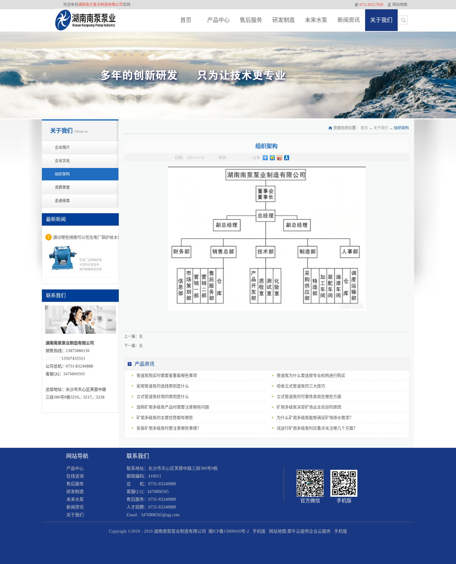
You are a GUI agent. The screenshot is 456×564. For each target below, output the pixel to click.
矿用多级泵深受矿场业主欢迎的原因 (309, 407)
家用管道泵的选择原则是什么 (162, 386)
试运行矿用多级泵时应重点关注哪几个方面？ (317, 428)
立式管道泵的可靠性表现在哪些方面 (309, 396)
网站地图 (276, 531)
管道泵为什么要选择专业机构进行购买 (311, 375)
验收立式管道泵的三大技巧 (301, 386)
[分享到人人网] (286, 157)
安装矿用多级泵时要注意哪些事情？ (168, 428)
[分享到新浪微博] (279, 157)
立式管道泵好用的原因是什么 (162, 396)
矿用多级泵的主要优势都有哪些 (164, 417)
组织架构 (401, 128)
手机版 (258, 531)
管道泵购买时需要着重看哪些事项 (166, 375)
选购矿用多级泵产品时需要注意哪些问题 (172, 407)
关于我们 (380, 128)
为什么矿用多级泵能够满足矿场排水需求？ (315, 417)
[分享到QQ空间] (272, 157)
